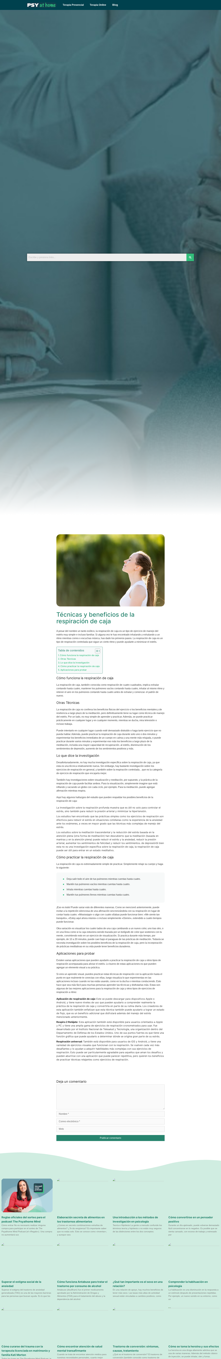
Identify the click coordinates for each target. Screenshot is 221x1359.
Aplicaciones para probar (73, 670)
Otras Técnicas (68, 659)
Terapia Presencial (73, 5)
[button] (114, 5)
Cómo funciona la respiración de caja (79, 655)
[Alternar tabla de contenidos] (96, 650)
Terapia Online (98, 5)
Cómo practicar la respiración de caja (80, 666)
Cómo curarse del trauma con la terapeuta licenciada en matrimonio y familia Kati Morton (26, 1350)
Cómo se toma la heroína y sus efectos (193, 1346)
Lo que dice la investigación (74, 662)
